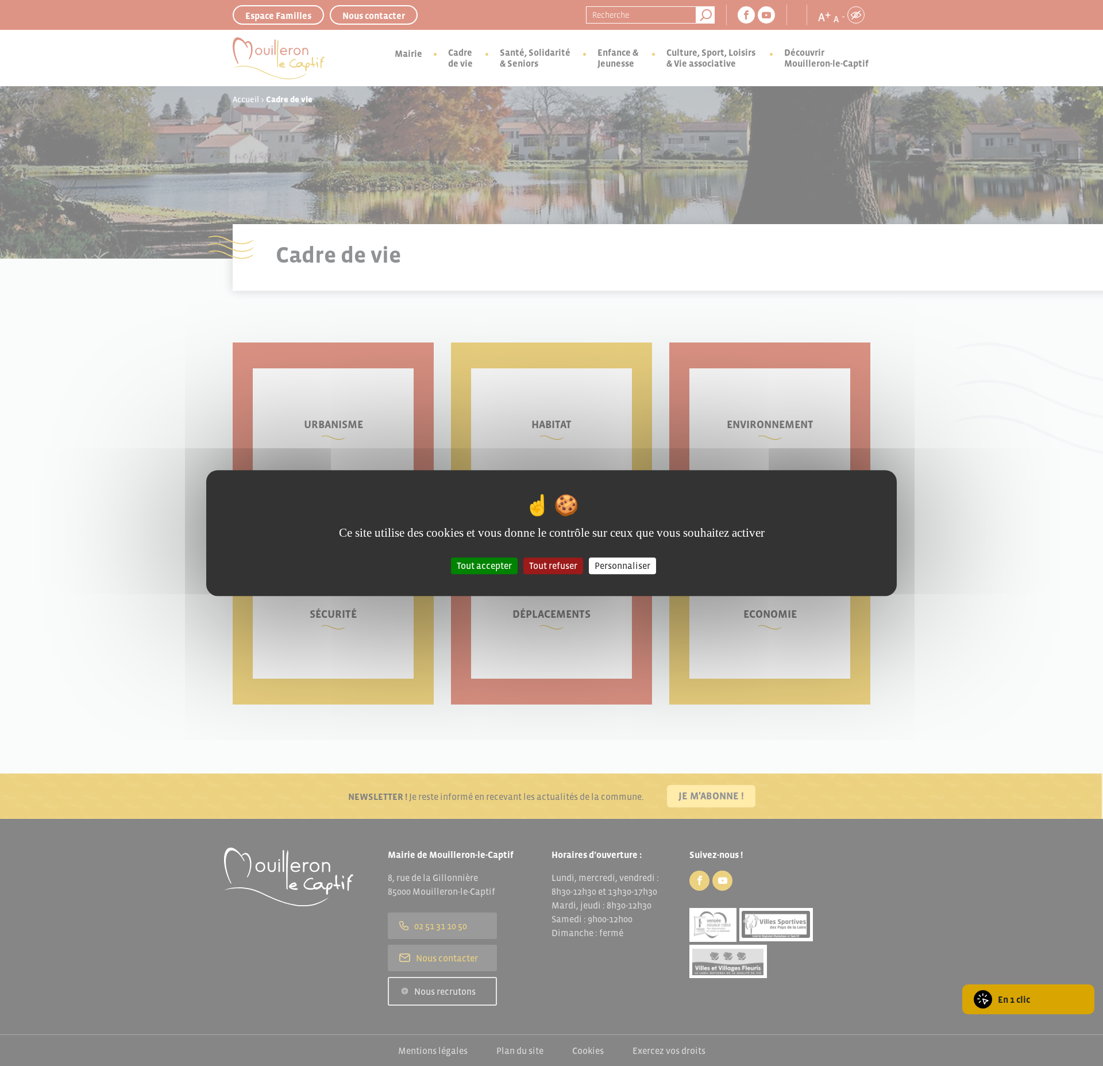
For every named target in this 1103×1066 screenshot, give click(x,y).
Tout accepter (484, 565)
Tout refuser (553, 565)
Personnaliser (622, 565)
